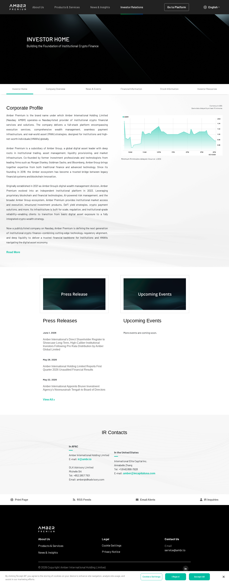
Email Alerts (147, 499)
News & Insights (100, 7)
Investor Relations (132, 7)
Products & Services (67, 7)
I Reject (176, 576)
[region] (114, 577)
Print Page (21, 499)
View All (48, 399)
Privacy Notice (111, 551)
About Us (38, 7)
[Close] (223, 576)
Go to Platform (176, 7)
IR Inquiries (211, 499)
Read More (13, 252)
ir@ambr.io (85, 459)
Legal (105, 539)
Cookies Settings (151, 576)
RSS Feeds (84, 499)
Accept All (199, 576)
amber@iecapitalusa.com (139, 473)
